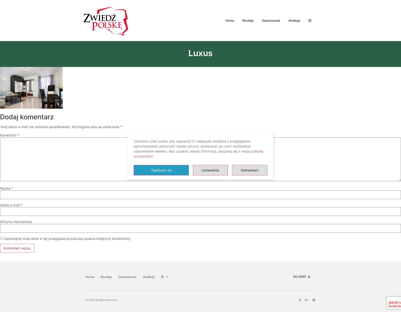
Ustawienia (210, 170)
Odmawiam (250, 170)
